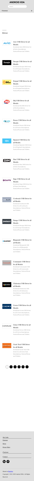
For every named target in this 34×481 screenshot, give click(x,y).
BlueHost (10, 471)
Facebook (8, 461)
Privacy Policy (6, 447)
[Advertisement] (17, 20)
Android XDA (17, 2)
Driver (4, 443)
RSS (4, 461)
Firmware (5, 10)
